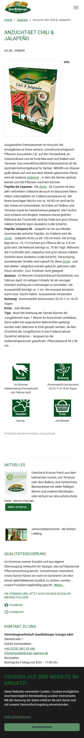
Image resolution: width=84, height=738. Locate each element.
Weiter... (59, 585)
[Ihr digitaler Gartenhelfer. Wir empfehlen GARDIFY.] (16, 483)
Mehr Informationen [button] (17, 717)
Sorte (43, 187)
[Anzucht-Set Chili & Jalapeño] (32, 99)
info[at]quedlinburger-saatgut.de (26, 653)
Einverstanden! (42, 727)
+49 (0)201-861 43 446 (19, 648)
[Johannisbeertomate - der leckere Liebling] (16, 535)
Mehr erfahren (18, 507)
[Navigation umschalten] (76, 7)
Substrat (33, 177)
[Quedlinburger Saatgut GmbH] (18, 7)
